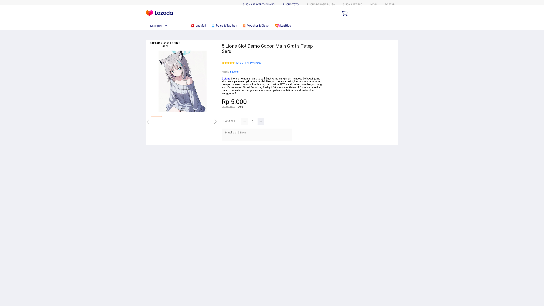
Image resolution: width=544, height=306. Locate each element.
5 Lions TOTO (290, 4)
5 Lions (234, 71)
